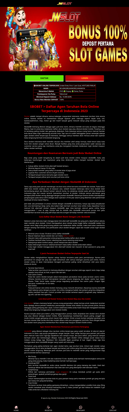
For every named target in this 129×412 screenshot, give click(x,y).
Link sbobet (28, 303)
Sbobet (27, 116)
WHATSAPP (80, 410)
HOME (16, 410)
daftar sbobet (68, 236)
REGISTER (48, 410)
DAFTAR (44, 78)
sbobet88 (27, 331)
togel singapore (62, 372)
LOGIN (84, 78)
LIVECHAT (113, 410)
